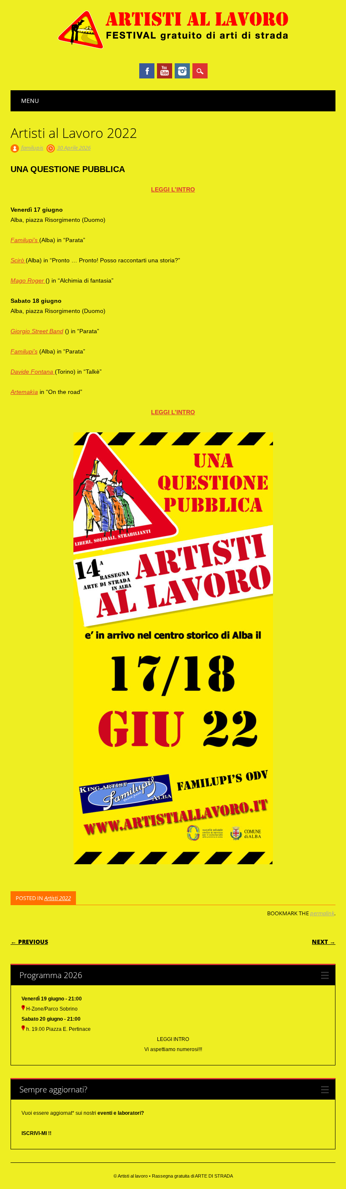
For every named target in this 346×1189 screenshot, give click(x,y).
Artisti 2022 (57, 898)
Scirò (18, 260)
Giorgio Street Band (37, 331)
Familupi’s (25, 240)
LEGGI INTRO (173, 1039)
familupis (32, 147)
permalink (322, 913)
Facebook (146, 70)
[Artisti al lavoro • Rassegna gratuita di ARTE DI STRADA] (173, 47)
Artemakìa (24, 391)
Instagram (182, 70)
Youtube (164, 70)
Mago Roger (27, 280)
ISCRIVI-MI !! (36, 1133)
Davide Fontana (32, 371)
